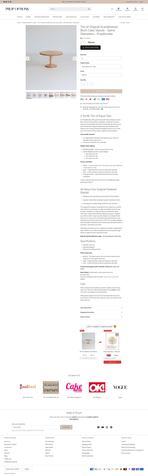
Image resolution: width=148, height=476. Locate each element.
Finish (82, 71)
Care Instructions (86, 308)
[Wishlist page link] (112, 9)
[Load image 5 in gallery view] (51, 57)
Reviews (7, 453)
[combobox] (88, 358)
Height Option (85, 63)
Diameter (83, 55)
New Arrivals (49, 456)
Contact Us (7, 459)
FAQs (6, 450)
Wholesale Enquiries (10, 462)
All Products (49, 444)
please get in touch (110, 277)
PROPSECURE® (57, 17)
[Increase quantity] (92, 84)
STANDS (28, 17)
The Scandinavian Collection (112, 236)
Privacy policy (125, 453)
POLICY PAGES (87, 438)
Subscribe (66, 427)
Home (19, 22)
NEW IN (19, 17)
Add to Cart (112, 362)
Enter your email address (18, 424)
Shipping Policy (87, 444)
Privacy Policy (86, 441)
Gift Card (48, 450)
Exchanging (85, 453)
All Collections (49, 441)
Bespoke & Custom (10, 444)
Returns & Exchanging (128, 447)
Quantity (83, 80)
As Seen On (8, 447)
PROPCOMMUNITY (109, 17)
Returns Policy (85, 317)
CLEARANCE (96, 17)
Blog (5, 456)
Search (47, 453)
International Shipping (128, 444)
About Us (7, 441)
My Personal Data (87, 456)
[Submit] (89, 9)
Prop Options (86, 38)
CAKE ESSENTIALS (71, 17)
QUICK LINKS (126, 438)
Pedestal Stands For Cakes (29, 22)
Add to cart (101, 91)
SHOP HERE (49, 438)
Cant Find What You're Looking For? (132, 450)
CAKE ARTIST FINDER (124, 17)
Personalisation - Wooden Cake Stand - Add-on (119, 351)
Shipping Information (87, 312)
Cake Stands (49, 447)
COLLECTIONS (84, 17)
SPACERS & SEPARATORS (41, 17)
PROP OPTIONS (10, 438)
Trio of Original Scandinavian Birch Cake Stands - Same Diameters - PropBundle (58, 22)
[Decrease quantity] (82, 84)
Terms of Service (87, 450)
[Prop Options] (17, 9)
